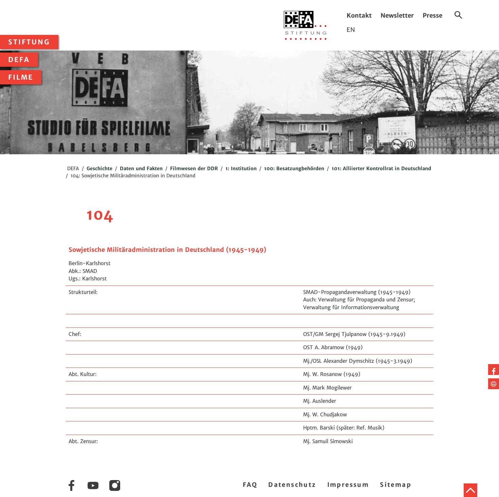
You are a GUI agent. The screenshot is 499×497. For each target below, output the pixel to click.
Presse (432, 15)
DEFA (19, 59)
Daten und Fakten (141, 168)
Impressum (348, 485)
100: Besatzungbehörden (294, 168)
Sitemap (395, 485)
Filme (20, 77)
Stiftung (29, 42)
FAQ (250, 485)
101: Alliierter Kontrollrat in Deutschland (381, 168)
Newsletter (397, 15)
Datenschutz (292, 485)
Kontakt (359, 15)
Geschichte (99, 168)
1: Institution (241, 168)
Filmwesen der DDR (194, 168)
